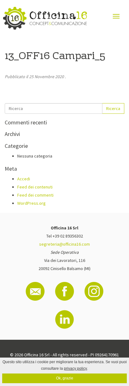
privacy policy (75, 368)
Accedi (23, 179)
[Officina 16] (45, 18)
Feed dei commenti (35, 195)
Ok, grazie (64, 378)
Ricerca (113, 108)
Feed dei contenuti (35, 187)
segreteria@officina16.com (64, 244)
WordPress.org (31, 203)
